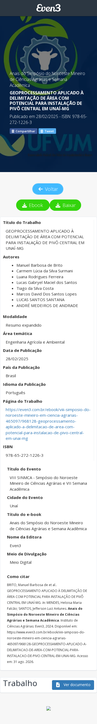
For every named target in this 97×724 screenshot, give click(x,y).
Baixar (68, 205)
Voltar (51, 189)
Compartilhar (25, 131)
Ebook (35, 205)
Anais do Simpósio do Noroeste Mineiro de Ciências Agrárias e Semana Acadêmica (47, 79)
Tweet (49, 131)
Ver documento (77, 684)
